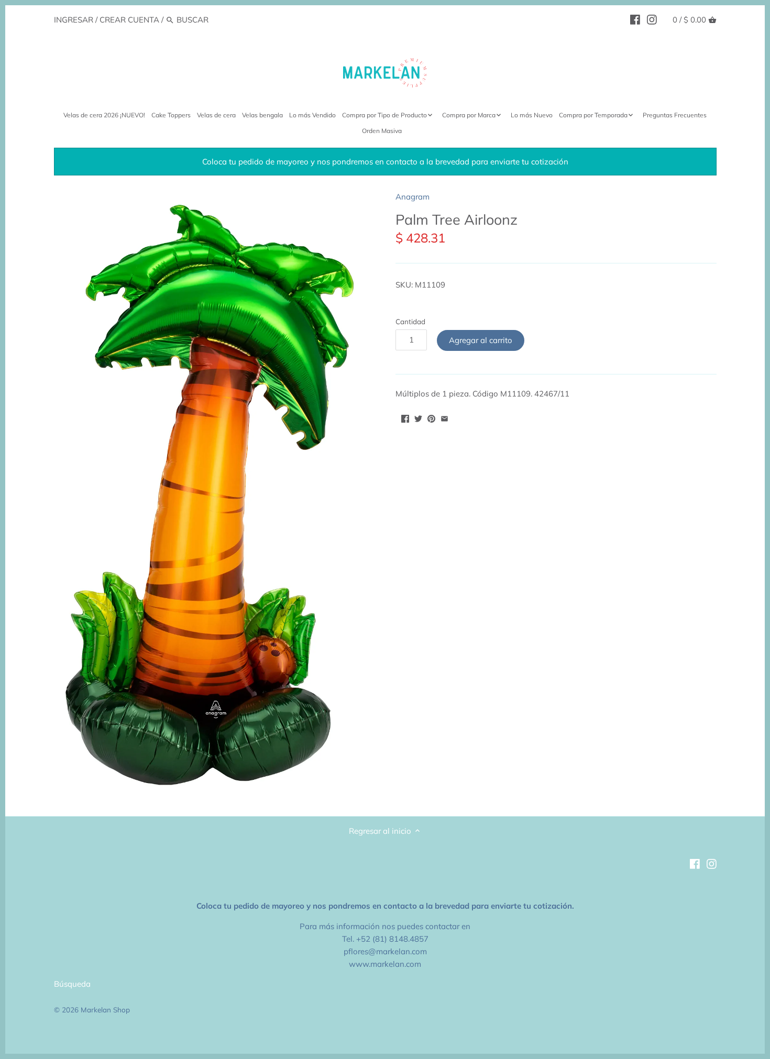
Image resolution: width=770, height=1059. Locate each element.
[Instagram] (652, 19)
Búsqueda (72, 984)
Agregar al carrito (480, 340)
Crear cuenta (129, 20)
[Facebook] (635, 19)
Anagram (412, 197)
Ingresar (73, 20)
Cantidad (410, 321)
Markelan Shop (105, 1009)
